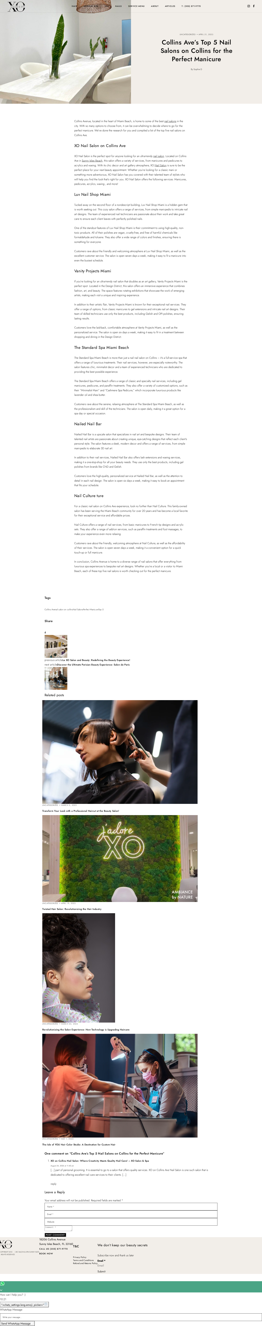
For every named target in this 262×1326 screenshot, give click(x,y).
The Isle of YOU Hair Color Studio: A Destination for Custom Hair (78, 1144)
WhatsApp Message (11, 1310)
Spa (107, 6)
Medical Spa (91, 6)
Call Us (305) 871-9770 (53, 1248)
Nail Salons (78, 609)
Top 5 (101, 609)
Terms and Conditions (83, 1260)
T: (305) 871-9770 (191, 6)
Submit (101, 1271)
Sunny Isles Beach (92, 161)
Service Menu (136, 6)
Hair (74, 6)
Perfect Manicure (90, 609)
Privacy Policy (79, 1257)
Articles (170, 6)
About (155, 6)
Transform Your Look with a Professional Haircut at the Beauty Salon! (80, 811)
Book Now (46, 1253)
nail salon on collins (64, 609)
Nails (118, 6)
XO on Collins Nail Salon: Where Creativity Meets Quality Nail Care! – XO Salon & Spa (100, 1161)
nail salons (170, 121)
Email (101, 1261)
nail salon (158, 156)
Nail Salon (161, 165)
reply (54, 1184)
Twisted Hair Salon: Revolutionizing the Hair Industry (71, 909)
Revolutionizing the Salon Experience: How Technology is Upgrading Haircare (86, 1029)
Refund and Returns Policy (85, 1263)
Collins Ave (50, 609)
